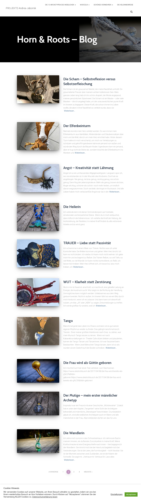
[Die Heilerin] (38, 217)
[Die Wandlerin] (38, 441)
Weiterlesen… (69, 111)
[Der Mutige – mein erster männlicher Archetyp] (38, 403)
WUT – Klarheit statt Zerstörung (87, 282)
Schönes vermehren (103, 5)
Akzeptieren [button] (131, 494)
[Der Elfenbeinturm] (38, 136)
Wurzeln (84, 5)
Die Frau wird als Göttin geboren (87, 363)
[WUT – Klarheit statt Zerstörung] (38, 292)
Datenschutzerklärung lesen (44, 497)
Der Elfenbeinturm (76, 126)
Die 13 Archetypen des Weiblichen (59, 5)
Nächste (87, 472)
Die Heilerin (72, 207)
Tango (68, 321)
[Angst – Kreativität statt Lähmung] (38, 178)
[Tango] (38, 331)
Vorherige (53, 472)
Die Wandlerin (73, 433)
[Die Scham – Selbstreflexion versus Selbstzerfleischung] (38, 89)
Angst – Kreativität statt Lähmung (88, 168)
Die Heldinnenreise (125, 5)
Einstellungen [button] (117, 494)
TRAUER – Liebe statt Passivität (87, 243)
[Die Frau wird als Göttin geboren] (38, 371)
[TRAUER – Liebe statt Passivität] (38, 253)
